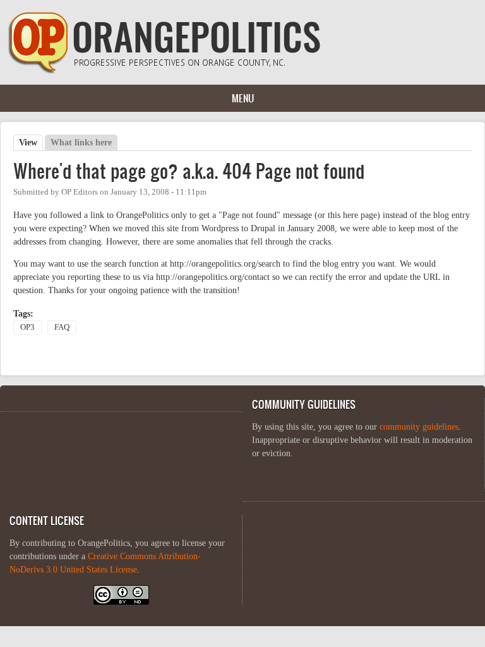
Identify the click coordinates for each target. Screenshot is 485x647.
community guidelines (419, 427)
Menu (243, 98)
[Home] (164, 71)
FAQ (61, 327)
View (31, 142)
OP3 (27, 327)
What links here (81, 142)
